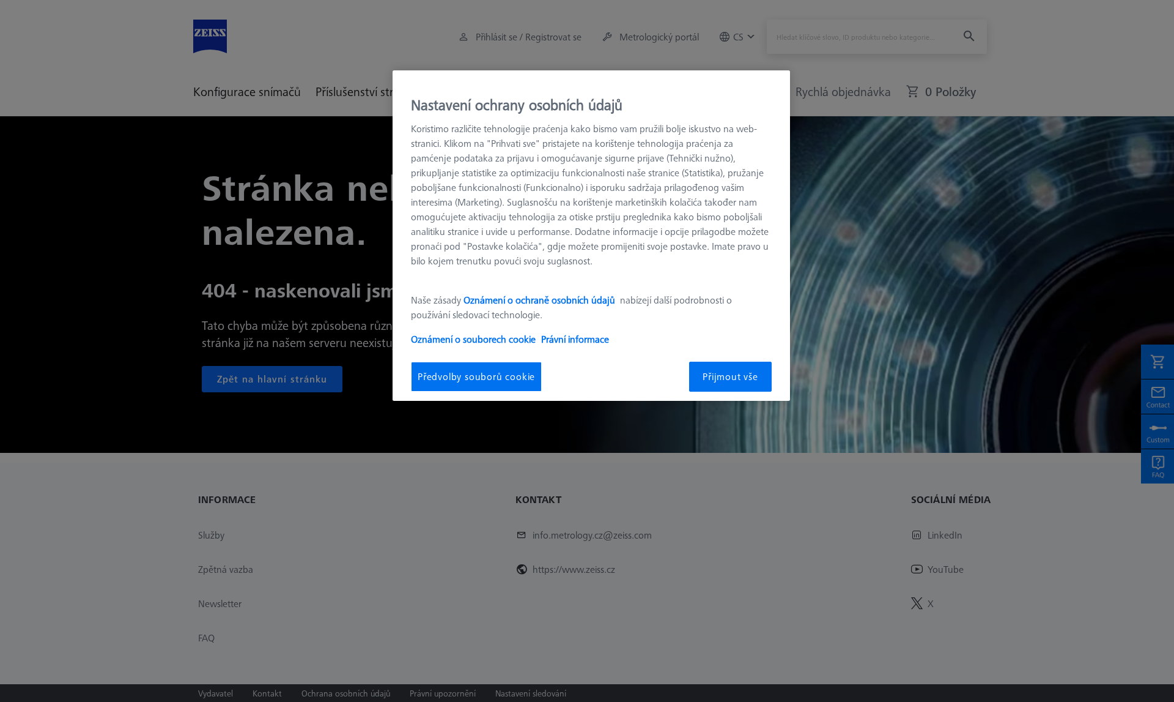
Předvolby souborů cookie (476, 376)
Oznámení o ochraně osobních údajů (540, 300)
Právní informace (575, 339)
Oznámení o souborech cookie (473, 339)
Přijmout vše (730, 376)
